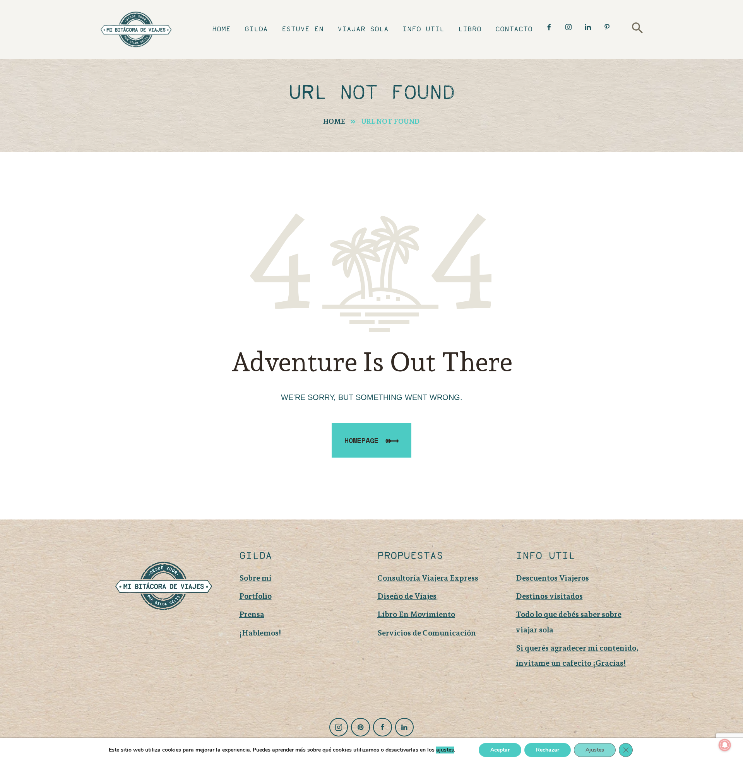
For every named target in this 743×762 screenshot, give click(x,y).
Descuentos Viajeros (552, 578)
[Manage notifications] (725, 745)
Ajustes (594, 749)
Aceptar (500, 749)
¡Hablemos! (260, 632)
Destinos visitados (549, 596)
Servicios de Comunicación (426, 632)
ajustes (445, 750)
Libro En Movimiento (416, 614)
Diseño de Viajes (407, 596)
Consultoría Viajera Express (427, 578)
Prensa (251, 614)
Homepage (361, 440)
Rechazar (547, 749)
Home (334, 121)
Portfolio (255, 596)
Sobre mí (255, 578)
